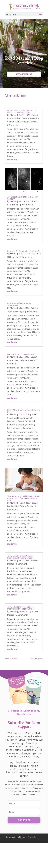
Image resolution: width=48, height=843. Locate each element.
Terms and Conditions (15, 837)
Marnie (13, 115)
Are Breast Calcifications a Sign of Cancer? (22, 197)
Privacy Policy (33, 837)
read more (12, 159)
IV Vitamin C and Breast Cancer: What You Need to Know (21, 111)
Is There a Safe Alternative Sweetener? (19, 304)
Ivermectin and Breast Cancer (21, 354)
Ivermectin (30, 360)
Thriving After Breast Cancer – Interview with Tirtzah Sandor (21, 607)
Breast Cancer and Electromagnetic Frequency (22, 418)
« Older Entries (11, 658)
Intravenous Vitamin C (27, 121)
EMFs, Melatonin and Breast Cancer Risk (23, 411)
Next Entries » (36, 658)
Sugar (21, 311)
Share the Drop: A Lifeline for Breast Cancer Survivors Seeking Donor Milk (23, 498)
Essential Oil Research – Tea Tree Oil (23, 251)
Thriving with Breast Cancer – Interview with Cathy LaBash (20, 557)
